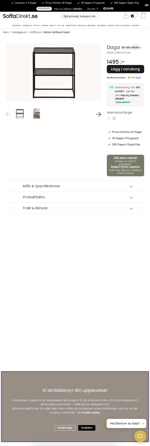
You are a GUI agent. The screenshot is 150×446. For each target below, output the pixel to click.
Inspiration (135, 25)
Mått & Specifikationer (41, 186)
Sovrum (36, 25)
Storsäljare (101, 25)
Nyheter (110, 25)
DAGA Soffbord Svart (57, 32)
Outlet (116, 25)
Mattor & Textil (71, 25)
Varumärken (125, 25)
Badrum (53, 25)
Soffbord (35, 32)
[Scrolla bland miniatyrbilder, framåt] (98, 114)
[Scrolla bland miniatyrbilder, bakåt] (8, 114)
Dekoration (91, 25)
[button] (75, 9)
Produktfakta (34, 197)
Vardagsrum (27, 25)
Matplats (44, 25)
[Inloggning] (126, 16)
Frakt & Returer (35, 208)
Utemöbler (16, 25)
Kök (62, 25)
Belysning (82, 25)
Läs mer (130, 91)
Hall (58, 25)
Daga (119, 47)
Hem (6, 32)
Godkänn (87, 428)
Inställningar (65, 428)
